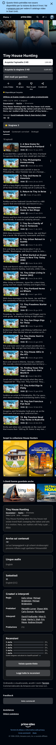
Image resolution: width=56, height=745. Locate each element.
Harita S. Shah (40, 115)
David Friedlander (17, 115)
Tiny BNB (19, 493)
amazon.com (14, 8)
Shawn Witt (42, 608)
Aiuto (35, 733)
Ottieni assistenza (11, 714)
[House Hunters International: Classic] (41, 458)
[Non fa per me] (31, 83)
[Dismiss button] (51, 4)
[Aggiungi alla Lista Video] (8, 83)
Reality (19, 103)
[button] (23, 655)
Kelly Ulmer (26, 598)
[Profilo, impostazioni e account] (52, 17)
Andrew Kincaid (35, 622)
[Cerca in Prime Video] (37, 17)
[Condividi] (42, 83)
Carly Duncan (27, 611)
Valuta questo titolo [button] (28, 663)
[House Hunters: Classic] (15, 458)
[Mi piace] (19, 83)
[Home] (26, 17)
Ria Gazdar (40, 611)
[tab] (6, 131)
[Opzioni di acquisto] (50, 145)
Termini (45, 683)
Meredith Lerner (28, 608)
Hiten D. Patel (29, 115)
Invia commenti (24, 733)
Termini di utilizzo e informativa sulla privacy (27, 730)
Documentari (8, 103)
